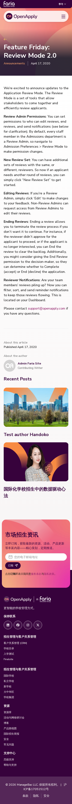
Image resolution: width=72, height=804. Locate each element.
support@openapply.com (46, 308)
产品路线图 (10, 728)
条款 (25, 796)
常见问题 (9, 744)
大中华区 (9, 692)
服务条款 (36, 574)
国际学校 (9, 676)
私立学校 (9, 681)
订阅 (10, 565)
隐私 (36, 796)
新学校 (7, 686)
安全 (6, 739)
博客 (6, 723)
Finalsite (8, 659)
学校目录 (9, 648)
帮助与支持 (10, 765)
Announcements (14, 63)
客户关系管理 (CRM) (15, 643)
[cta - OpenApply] (8, 625)
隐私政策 (49, 574)
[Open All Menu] (63, 16)
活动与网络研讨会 (14, 717)
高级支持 (9, 759)
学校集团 (9, 697)
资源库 (7, 712)
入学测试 (9, 654)
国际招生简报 (11, 734)
